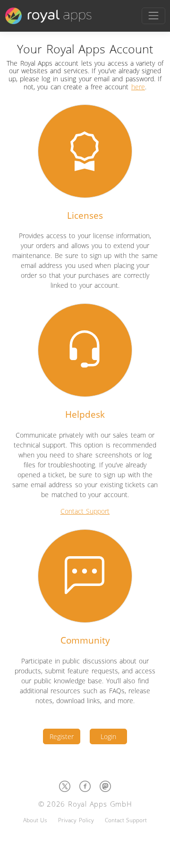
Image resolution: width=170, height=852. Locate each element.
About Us (35, 820)
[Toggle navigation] (153, 16)
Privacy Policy (76, 820)
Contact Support (85, 511)
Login (108, 736)
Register (62, 736)
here (138, 86)
